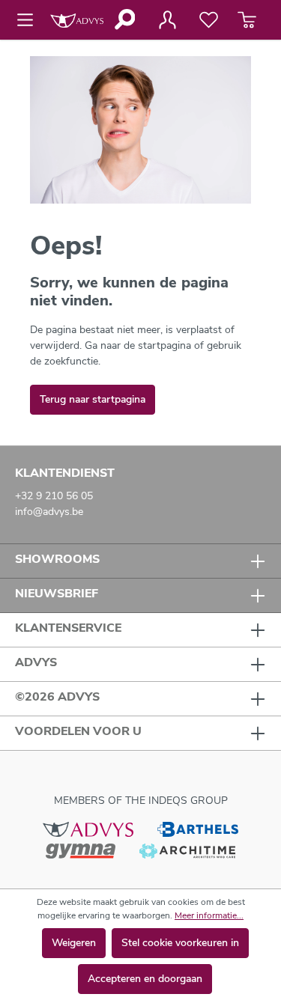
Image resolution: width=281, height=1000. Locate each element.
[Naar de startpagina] (76, 20)
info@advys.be (49, 511)
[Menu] (29, 20)
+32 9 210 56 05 (54, 496)
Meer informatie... (209, 915)
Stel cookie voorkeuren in (180, 943)
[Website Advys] (88, 828)
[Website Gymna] (81, 851)
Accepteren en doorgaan (145, 979)
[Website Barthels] (197, 828)
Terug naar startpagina (92, 399)
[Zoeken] (124, 19)
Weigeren (74, 943)
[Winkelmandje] (247, 20)
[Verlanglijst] (209, 20)
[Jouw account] (167, 20)
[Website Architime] (187, 851)
